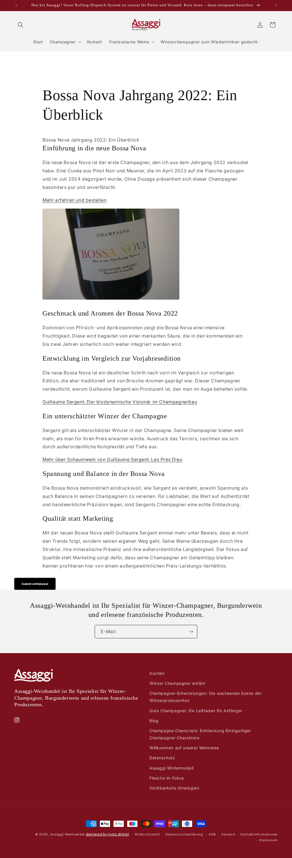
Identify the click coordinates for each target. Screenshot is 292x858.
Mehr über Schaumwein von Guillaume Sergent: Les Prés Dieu (112, 459)
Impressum (268, 840)
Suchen (157, 673)
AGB (212, 834)
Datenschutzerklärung (184, 834)
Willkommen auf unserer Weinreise (184, 747)
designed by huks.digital (107, 834)
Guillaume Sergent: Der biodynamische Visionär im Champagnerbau (119, 402)
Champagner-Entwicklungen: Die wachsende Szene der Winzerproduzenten (205, 697)
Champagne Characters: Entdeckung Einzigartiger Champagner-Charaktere (200, 734)
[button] (20, 25)
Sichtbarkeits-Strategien (174, 788)
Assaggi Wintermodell (171, 768)
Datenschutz (162, 757)
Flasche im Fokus (166, 778)
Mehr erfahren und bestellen (74, 200)
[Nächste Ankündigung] (275, 5)
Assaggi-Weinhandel (67, 834)
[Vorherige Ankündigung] (16, 5)
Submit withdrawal (35, 584)
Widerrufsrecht (147, 834)
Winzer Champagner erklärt (177, 683)
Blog (153, 720)
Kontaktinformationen (259, 834)
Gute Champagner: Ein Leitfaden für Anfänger (195, 710)
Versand (228, 834)
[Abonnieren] (190, 631)
